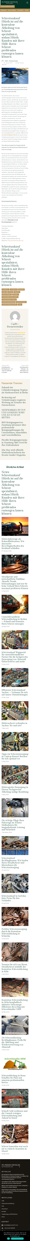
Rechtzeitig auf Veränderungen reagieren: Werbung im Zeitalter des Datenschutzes (14, 401)
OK (8, 1238)
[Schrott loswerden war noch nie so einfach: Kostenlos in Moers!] (15, 1133)
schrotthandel (21, 302)
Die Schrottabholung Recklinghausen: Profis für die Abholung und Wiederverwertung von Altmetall (14, 1042)
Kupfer (10, 292)
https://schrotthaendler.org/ (15, 240)
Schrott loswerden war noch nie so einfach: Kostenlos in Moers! (15, 1148)
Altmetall (5, 289)
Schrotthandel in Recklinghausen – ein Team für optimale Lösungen (7, 369)
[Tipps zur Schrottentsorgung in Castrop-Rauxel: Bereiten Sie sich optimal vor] (15, 741)
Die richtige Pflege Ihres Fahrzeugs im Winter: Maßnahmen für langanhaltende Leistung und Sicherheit (13, 825)
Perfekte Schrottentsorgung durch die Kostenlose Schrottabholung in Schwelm (14, 932)
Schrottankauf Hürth (9, 299)
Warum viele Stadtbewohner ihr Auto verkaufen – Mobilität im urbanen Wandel (15, 1186)
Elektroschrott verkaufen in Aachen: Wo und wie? (14, 724)
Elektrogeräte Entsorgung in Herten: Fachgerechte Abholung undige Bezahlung (15, 789)
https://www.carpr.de (15, 329)
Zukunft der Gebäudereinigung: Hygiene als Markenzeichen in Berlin (15, 390)
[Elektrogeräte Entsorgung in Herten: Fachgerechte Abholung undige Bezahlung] (15, 774)
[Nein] (28, 1236)
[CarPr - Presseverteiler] (3, 61)
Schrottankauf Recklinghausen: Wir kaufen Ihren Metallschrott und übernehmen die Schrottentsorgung (15, 863)
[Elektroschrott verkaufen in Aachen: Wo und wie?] (15, 710)
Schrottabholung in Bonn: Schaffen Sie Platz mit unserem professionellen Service (14, 1079)
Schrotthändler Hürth (9, 304)
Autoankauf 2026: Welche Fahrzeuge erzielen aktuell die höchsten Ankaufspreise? (14, 1182)
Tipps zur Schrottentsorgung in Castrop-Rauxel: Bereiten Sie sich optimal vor (15, 756)
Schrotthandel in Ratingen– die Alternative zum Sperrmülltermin (24, 369)
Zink (20, 304)
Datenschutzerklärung (17, 1238)
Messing (16, 292)
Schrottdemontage (8, 302)
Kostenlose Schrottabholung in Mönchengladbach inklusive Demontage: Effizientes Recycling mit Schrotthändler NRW (15, 1004)
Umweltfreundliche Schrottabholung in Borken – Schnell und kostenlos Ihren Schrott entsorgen (14, 620)
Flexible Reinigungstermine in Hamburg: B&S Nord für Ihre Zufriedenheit (14, 442)
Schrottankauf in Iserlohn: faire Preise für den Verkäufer (14, 898)
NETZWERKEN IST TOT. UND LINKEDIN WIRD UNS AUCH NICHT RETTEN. (14, 414)
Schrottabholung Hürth (10, 297)
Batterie (21, 289)
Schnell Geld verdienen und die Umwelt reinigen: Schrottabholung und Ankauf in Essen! (14, 1114)
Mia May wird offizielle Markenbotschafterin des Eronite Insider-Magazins (14, 452)
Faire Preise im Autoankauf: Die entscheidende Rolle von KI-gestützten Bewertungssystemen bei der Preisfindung (14, 1191)
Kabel (4, 292)
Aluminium (14, 289)
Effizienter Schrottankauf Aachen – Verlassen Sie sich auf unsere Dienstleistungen (15, 692)
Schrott (15, 294)
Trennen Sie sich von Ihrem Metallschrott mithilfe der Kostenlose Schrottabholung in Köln (15, 968)
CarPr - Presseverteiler (11, 60)
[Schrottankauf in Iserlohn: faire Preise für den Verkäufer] (15, 883)
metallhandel (7, 294)
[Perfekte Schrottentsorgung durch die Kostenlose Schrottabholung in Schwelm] (15, 916)
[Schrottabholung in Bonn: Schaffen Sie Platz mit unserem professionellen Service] (15, 1062)
